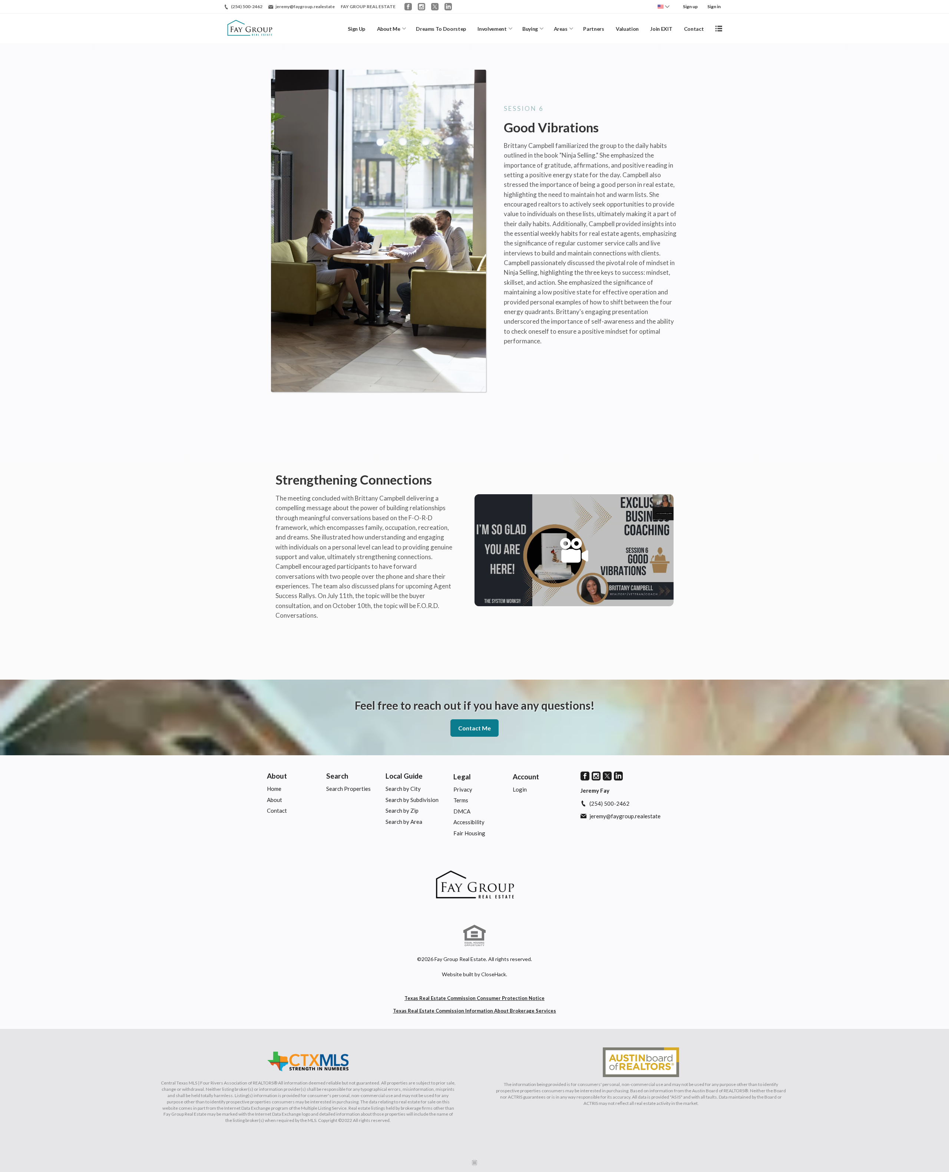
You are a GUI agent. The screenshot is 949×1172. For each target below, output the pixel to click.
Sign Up (356, 29)
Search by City (403, 788)
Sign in (714, 6)
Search (337, 776)
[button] (574, 550)
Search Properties (348, 788)
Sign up (690, 6)
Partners (593, 29)
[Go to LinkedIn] (448, 6)
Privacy (462, 789)
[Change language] (663, 6)
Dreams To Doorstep (441, 29)
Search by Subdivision (412, 799)
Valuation (627, 29)
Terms (460, 800)
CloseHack (493, 974)
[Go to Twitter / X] (435, 6)
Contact (694, 29)
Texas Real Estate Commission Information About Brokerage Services (474, 1011)
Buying (530, 29)
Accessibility (469, 822)
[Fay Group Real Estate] (474, 885)
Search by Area (404, 821)
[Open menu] (718, 28)
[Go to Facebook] (408, 6)
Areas (561, 29)
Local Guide (404, 776)
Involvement (491, 29)
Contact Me (474, 728)
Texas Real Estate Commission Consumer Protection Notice (474, 998)
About (277, 776)
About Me (388, 29)
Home (274, 788)
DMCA (461, 811)
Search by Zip (402, 810)
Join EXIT (661, 29)
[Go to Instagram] (421, 6)
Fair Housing (469, 833)
